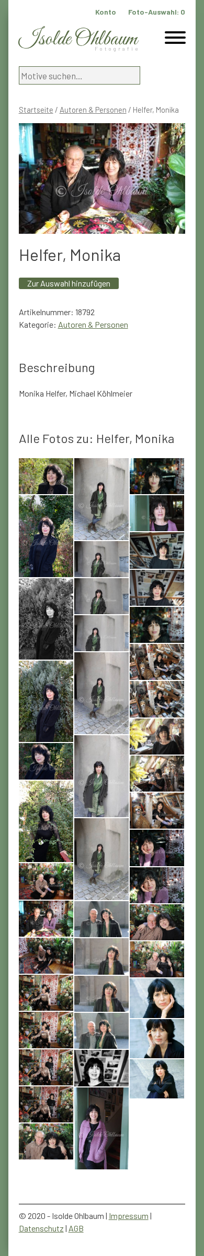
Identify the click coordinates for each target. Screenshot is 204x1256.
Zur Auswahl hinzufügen (68, 283)
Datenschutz (41, 1228)
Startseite (36, 109)
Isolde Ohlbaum (78, 39)
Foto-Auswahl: (156, 11)
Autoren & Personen (93, 109)
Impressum (129, 1216)
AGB (76, 1228)
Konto (105, 11)
